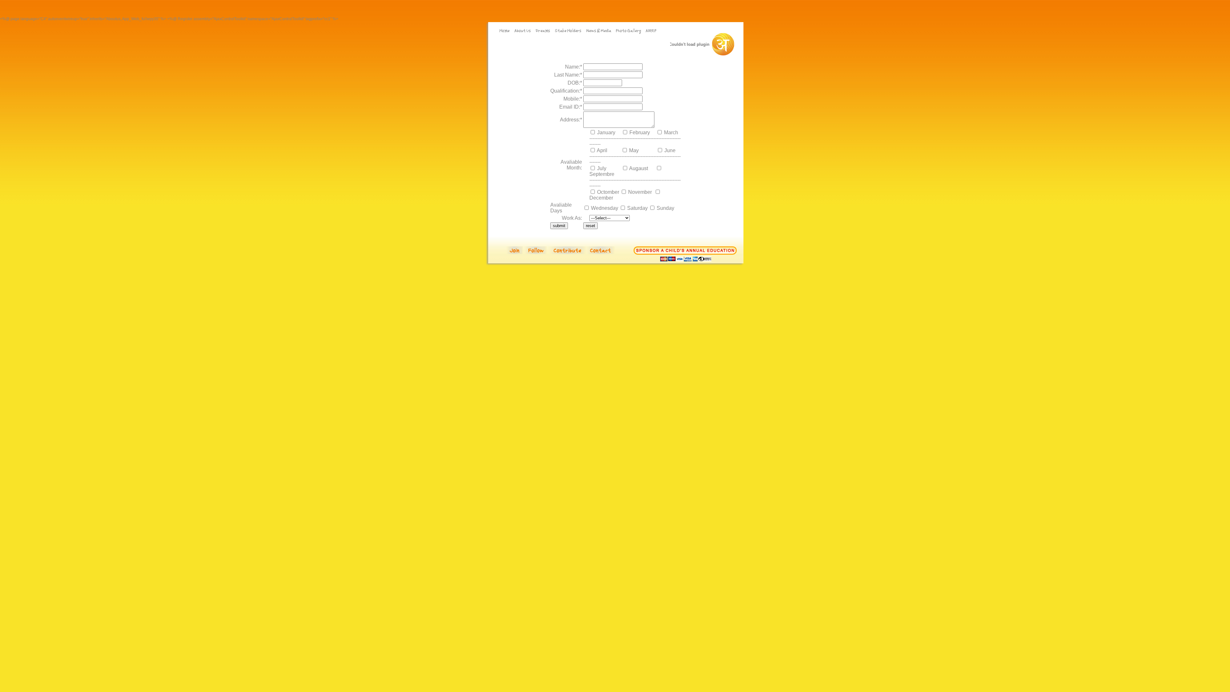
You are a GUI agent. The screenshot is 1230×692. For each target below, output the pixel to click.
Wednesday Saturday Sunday (632, 208)
